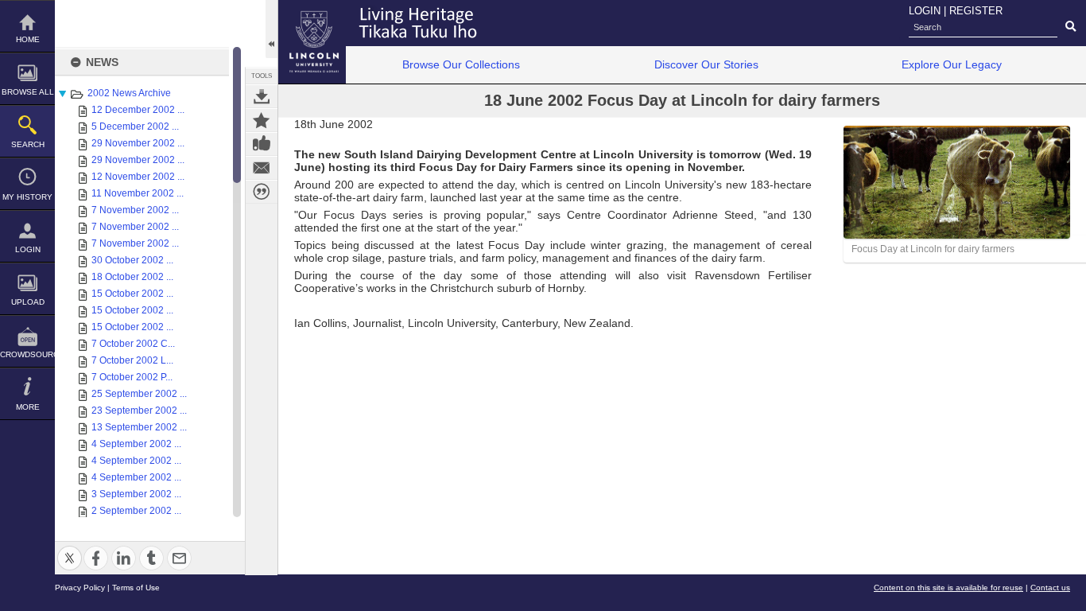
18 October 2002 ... (132, 276)
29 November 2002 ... (137, 143)
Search (28, 144)
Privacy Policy (80, 587)
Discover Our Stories (706, 64)
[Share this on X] (69, 548)
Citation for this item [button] (261, 192)
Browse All (28, 92)
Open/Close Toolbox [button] (271, 29)
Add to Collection (261, 120)
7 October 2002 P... (132, 377)
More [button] (28, 407)
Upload (28, 302)
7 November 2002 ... (135, 210)
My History (27, 197)
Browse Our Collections (461, 64)
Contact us (1050, 587)
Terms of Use (136, 587)
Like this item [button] (261, 144)
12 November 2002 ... (137, 176)
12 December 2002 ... (137, 109)
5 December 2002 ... (135, 126)
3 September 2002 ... (136, 494)
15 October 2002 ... (132, 293)
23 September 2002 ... (139, 410)
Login (28, 249)
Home (28, 39)
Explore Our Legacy (952, 64)
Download (261, 96)
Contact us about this (261, 168)
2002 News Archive (129, 93)
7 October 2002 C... (133, 343)
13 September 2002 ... (139, 427)
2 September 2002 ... (136, 510)
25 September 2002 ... (139, 393)
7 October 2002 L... (132, 360)
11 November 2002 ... (137, 193)
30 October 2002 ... (132, 260)
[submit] (1070, 27)
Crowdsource (27, 354)
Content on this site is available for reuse (948, 587)
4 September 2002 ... (136, 443)
